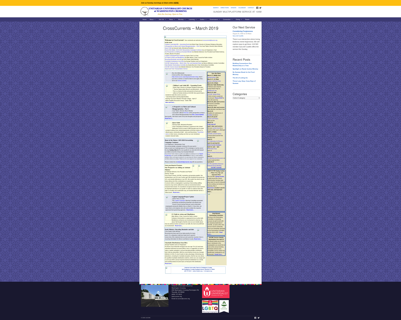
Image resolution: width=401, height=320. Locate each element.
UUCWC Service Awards (172, 67)
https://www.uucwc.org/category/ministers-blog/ (185, 77)
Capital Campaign (180, 200)
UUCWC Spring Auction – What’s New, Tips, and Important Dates (183, 63)
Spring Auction (211, 77)
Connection (227, 19)
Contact (251, 7)
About (152, 19)
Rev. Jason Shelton (198, 114)
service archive (182, 80)
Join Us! (161, 19)
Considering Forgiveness (243, 31)
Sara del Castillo (238, 36)
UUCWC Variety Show (213, 94)
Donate (233, 7)
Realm (247, 19)
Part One (186, 112)
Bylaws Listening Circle (214, 81)
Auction (209, 115)
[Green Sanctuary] (224, 305)
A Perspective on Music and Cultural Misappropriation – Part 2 (182, 46)
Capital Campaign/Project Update (174, 55)
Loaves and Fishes (212, 118)
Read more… (177, 192)
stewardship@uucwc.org (184, 162)
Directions (225, 7)
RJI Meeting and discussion (215, 158)
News (171, 19)
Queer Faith (168, 48)
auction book (216, 128)
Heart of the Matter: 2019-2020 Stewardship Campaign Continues (183, 50)
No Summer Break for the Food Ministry (244, 73)
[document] (200, 152)
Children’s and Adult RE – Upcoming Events (177, 44)
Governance (214, 19)
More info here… (170, 102)
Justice (202, 19)
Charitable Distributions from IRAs (174, 61)
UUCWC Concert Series (214, 133)
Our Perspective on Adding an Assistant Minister (178, 52)
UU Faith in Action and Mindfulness (175, 57)
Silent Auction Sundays (214, 145)
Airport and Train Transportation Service (176, 69)
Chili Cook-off (211, 124)
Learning (192, 19)
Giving (238, 19)
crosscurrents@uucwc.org (210, 40)
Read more (210, 188)
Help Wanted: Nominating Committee (175, 65)
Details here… (218, 254)
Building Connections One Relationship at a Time (242, 65)
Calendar (242, 7)
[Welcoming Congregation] (210, 305)
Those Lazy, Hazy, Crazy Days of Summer (244, 82)
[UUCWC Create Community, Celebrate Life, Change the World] (175, 11)
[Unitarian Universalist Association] (216, 291)
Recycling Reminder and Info (173, 59)
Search (216, 7)
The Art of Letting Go (240, 78)
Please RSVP (219, 98)
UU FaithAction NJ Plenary (215, 141)
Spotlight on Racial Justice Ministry (245, 69)
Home (145, 19)
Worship (181, 19)
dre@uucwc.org (211, 90)
